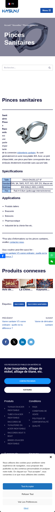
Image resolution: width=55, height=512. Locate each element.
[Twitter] (14, 341)
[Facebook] (5, 341)
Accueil (7, 25)
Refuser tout (27, 494)
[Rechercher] (50, 68)
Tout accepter (27, 486)
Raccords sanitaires (37, 304)
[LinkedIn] (22, 341)
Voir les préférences (27, 502)
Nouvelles (16, 25)
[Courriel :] (31, 341)
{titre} (26, 508)
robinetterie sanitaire (26, 152)
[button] (50, 457)
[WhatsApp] (52, 255)
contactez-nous (17, 242)
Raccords (19, 304)
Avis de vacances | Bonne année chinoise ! (10, 289)
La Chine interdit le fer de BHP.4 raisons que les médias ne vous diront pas (27, 289)
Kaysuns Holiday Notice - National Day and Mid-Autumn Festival (44, 289)
